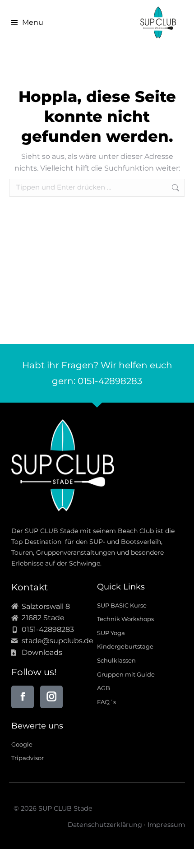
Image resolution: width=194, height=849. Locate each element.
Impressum (166, 825)
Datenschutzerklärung (105, 825)
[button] (24, 22)
